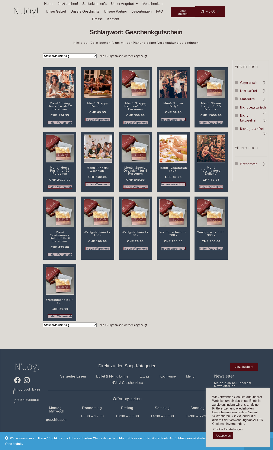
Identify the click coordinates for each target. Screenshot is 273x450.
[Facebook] (17, 380)
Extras (144, 376)
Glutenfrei (247, 99)
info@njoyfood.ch (26, 401)
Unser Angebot (122, 4)
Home (48, 4)
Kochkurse (168, 376)
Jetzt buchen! (68, 4)
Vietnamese (248, 164)
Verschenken (153, 4)
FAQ (159, 11)
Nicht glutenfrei (252, 128)
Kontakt (113, 19)
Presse (97, 19)
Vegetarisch (248, 82)
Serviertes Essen (73, 376)
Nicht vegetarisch (253, 107)
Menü (190, 376)
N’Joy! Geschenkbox (127, 383)
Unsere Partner (115, 11)
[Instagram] (26, 380)
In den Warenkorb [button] (60, 122)
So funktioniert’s (94, 4)
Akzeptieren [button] (223, 435)
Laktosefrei (248, 90)
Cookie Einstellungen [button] (228, 429)
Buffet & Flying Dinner (112, 376)
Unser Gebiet (56, 11)
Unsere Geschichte (84, 11)
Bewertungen (141, 11)
